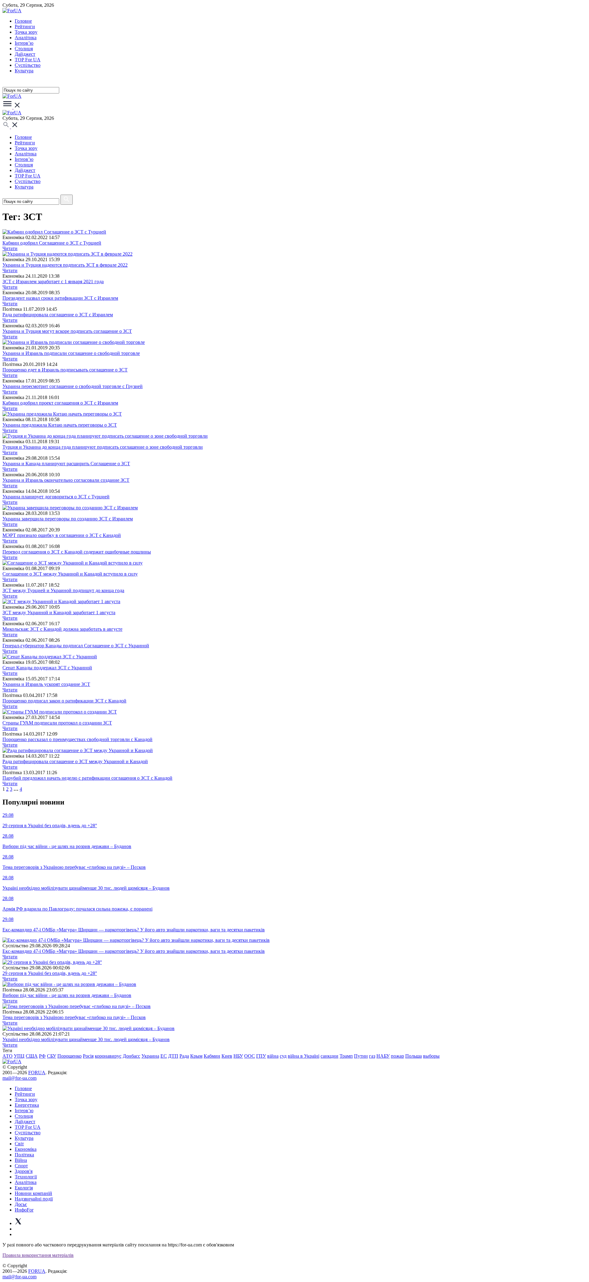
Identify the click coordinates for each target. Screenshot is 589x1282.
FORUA (36, 1072)
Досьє (21, 1204)
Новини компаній (33, 1193)
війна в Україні (303, 1056)
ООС (249, 1056)
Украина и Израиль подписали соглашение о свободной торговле (71, 353)
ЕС (163, 1056)
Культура (24, 70)
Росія (88, 1056)
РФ (42, 1056)
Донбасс (131, 1056)
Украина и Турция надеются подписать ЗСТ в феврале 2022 (65, 265)
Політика (24, 1154)
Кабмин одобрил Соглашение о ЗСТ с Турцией (51, 242)
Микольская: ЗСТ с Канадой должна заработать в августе (62, 629)
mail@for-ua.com (19, 1078)
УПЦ (19, 1056)
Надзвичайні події (34, 1198)
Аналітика (26, 37)
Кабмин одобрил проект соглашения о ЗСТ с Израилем (60, 402)
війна (273, 1056)
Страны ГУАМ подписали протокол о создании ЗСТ (57, 722)
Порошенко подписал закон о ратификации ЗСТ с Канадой (64, 700)
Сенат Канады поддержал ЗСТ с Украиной (47, 667)
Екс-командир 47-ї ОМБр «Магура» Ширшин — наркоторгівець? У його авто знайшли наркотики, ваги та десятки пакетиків (133, 951)
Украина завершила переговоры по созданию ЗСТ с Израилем (67, 518)
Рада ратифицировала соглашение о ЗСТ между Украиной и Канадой (75, 761)
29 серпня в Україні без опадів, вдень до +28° (49, 973)
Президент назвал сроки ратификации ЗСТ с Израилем (60, 298)
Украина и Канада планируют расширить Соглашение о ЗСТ (66, 463)
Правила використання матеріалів (38, 1255)
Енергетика (27, 1105)
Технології (26, 1176)
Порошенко (69, 1056)
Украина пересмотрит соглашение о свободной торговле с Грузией (72, 386)
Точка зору (26, 32)
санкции (329, 1056)
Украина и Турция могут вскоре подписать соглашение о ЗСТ (67, 331)
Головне (23, 21)
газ (372, 1056)
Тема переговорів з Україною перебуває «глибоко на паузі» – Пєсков (74, 1017)
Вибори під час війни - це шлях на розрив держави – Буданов (66, 995)
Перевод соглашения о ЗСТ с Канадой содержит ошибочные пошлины (76, 551)
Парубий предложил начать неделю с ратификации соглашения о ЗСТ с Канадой (87, 778)
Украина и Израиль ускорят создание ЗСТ (46, 684)
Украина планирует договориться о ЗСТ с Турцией (56, 496)
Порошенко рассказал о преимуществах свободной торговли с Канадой (77, 739)
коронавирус (108, 1056)
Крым (196, 1056)
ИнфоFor (24, 1209)
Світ (19, 1143)
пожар (397, 1056)
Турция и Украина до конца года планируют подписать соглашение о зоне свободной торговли (102, 447)
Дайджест (25, 54)
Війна (21, 1160)
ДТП (173, 1056)
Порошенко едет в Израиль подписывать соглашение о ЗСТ (65, 369)
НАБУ (383, 1056)
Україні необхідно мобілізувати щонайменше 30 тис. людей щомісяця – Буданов (86, 1039)
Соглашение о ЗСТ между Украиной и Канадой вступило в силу (70, 573)
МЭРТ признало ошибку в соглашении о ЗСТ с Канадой (61, 535)
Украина (150, 1056)
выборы (431, 1056)
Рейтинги (25, 26)
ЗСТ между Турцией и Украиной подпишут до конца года (63, 590)
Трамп (346, 1056)
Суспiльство (27, 65)
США (32, 1056)
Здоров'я (24, 1171)
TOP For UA (27, 59)
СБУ (51, 1056)
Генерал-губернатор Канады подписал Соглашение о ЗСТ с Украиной (75, 645)
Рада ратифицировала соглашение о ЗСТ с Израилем (57, 314)
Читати (9, 248)
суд (283, 1056)
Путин (361, 1056)
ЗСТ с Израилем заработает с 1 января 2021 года (53, 281)
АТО (7, 1056)
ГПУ (261, 1056)
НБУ (238, 1056)
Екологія (24, 1187)
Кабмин (212, 1056)
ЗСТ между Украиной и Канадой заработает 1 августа (58, 612)
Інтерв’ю (24, 43)
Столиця (24, 48)
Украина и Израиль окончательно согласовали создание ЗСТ (65, 480)
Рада (184, 1056)
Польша (413, 1056)
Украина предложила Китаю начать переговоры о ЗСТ (59, 425)
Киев (226, 1056)
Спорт (21, 1165)
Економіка (26, 1149)
